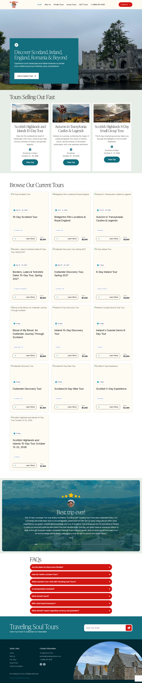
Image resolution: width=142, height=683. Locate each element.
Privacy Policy (25, 678)
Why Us (48, 5)
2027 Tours (83, 5)
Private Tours (59, 5)
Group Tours (71, 5)
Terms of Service (15, 678)
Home (39, 5)
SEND (129, 628)
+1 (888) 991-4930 (98, 5)
